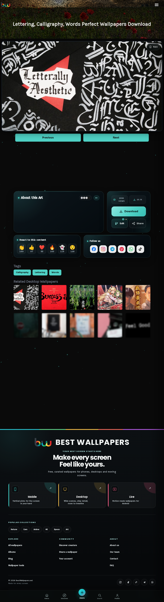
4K (46, 529)
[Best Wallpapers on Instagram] (120, 582)
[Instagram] (103, 249)
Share (140, 223)
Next (116, 137)
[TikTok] (140, 249)
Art (67, 529)
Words (55, 272)
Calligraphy (22, 272)
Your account (66, 558)
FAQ (112, 565)
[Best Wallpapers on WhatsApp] (152, 582)
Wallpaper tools (16, 565)
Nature (14, 529)
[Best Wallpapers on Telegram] (144, 582)
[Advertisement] (82, 166)
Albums (12, 552)
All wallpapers (15, 545)
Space (57, 529)
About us (114, 545)
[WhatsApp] (131, 249)
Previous (48, 137)
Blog (10, 558)
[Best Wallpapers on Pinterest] (136, 582)
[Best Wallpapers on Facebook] (128, 582)
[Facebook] (94, 249)
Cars (25, 529)
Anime (36, 529)
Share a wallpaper (68, 552)
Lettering (40, 272)
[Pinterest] (122, 249)
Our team (114, 552)
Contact (114, 558)
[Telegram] (112, 249)
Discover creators (68, 545)
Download (131, 211)
